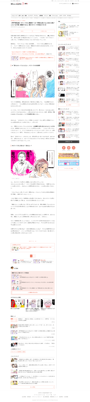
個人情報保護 (46, 396)
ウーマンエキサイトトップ (65, 3)
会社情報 (24, 396)
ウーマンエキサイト (21, 26)
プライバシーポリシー (37, 396)
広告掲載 (66, 396)
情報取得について (54, 396)
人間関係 (41, 15)
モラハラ (13, 351)
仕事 (19, 15)
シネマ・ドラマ (62, 15)
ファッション (55, 15)
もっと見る (32, 387)
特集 (59, 21)
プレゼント (72, 0)
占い (68, 0)
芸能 (50, 15)
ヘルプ (54, 394)
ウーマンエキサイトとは (39, 394)
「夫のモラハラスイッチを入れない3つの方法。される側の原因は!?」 (28, 54)
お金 (23, 15)
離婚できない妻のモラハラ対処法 (19, 20)
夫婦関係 (19, 351)
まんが (66, 0)
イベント (46, 15)
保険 (26, 15)
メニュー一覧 (77, 0)
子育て (52, 0)
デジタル (69, 15)
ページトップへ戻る (68, 168)
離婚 (24, 351)
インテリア (30, 15)
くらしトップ (14, 15)
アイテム (36, 15)
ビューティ (62, 0)
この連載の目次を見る (33, 292)
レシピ (58, 0)
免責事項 (61, 396)
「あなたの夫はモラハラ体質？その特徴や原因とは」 (24, 52)
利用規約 (29, 396)
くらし (55, 0)
